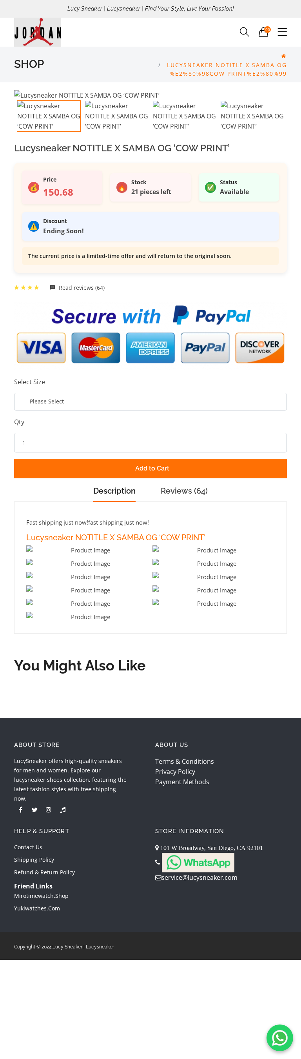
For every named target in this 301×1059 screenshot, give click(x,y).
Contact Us (28, 847)
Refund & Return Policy (44, 872)
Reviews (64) (184, 491)
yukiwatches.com (37, 908)
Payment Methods (182, 781)
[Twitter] (34, 809)
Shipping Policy (34, 859)
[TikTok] (62, 809)
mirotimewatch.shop (41, 895)
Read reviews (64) (81, 287)
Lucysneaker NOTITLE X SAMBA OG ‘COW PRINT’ (115, 537)
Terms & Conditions (184, 761)
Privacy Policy (175, 771)
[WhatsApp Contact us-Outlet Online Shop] (280, 1037)
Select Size (29, 382)
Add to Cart (152, 468)
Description (114, 491)
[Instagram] (48, 809)
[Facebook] (20, 809)
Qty (19, 422)
